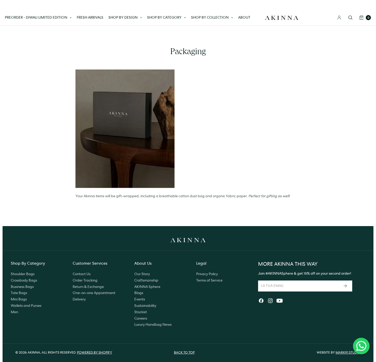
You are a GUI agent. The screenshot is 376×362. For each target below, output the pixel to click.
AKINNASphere (280, 273)
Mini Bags (19, 299)
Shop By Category (164, 17)
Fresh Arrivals (90, 17)
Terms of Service (209, 280)
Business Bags (22, 287)
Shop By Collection (210, 17)
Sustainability (145, 306)
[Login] (339, 17)
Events (139, 299)
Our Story (142, 274)
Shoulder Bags (23, 274)
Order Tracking (85, 280)
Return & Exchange (88, 287)
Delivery (79, 299)
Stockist (140, 312)
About (244, 17)
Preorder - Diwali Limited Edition (36, 17)
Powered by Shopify (94, 352)
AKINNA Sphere (147, 287)
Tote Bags (19, 293)
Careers (140, 318)
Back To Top (184, 352)
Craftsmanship (146, 280)
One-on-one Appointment (94, 293)
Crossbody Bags (24, 280)
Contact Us (82, 274)
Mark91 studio (348, 352)
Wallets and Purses (26, 306)
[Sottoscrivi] (345, 286)
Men (14, 312)
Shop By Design (123, 17)
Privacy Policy (207, 274)
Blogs (138, 293)
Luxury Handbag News (153, 324)
